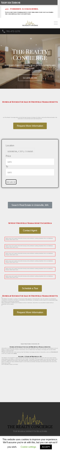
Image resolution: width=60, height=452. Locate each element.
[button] (30, 205)
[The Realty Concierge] (30, 25)
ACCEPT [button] (46, 447)
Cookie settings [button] (28, 446)
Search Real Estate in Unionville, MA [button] (30, 343)
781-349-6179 (54, 352)
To (7, 166)
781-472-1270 (13, 31)
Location (10, 145)
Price (8, 156)
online (15, 353)
